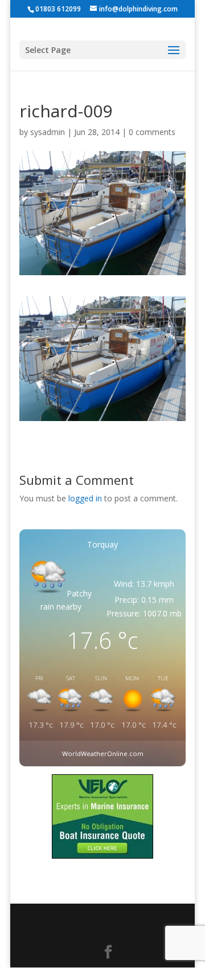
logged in (85, 498)
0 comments (152, 131)
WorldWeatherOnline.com (103, 753)
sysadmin (47, 131)
